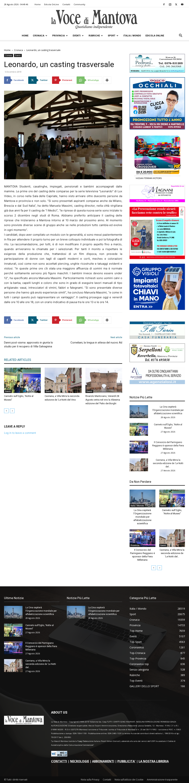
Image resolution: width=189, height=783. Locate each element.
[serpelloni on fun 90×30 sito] (157, 361)
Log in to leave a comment (20, 432)
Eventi (77, 35)
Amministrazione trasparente (162, 779)
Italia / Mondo (132, 35)
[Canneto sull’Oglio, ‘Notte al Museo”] (22, 380)
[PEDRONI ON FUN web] (157, 71)
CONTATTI (59, 761)
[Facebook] (164, 4)
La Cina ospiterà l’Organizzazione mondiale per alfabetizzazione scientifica (168, 410)
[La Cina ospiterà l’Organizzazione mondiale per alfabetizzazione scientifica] (139, 411)
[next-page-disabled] (12, 410)
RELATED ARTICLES (17, 360)
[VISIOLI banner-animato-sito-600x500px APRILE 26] (157, 309)
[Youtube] (182, 4)
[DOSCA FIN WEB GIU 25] (157, 128)
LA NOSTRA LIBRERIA (154, 761)
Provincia (58, 35)
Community (79, 4)
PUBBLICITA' (126, 761)
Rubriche (94, 35)
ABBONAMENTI (103, 761)
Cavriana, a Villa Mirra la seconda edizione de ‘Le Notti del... (168, 463)
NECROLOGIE (79, 761)
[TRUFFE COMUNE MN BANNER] (157, 258)
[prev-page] (6, 410)
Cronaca (38, 35)
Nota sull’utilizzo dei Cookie (129, 779)
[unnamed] (157, 383)
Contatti (66, 4)
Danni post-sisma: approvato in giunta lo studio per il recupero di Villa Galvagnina (28, 344)
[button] (180, 36)
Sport (111, 35)
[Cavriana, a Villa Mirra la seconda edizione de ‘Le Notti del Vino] (63, 380)
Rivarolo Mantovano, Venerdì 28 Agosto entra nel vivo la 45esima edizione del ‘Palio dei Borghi (102, 400)
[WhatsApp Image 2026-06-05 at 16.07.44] (157, 179)
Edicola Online (154, 35)
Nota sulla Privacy (90, 779)
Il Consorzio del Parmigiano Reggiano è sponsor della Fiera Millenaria (168, 445)
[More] (107, 80)
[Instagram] (170, 4)
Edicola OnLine (51, 4)
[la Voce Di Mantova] (94, 19)
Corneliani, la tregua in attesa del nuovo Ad (96, 342)
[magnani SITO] (157, 201)
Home (38, 4)
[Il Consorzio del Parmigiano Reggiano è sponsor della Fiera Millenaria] (139, 447)
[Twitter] (176, 4)
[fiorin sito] (157, 338)
